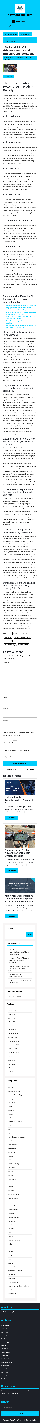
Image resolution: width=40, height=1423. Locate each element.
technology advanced (15, 1271)
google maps (12, 1190)
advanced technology (15, 1095)
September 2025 (13, 1052)
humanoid (11, 1206)
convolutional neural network (17, 1137)
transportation (23, 645)
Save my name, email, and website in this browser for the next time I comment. (19, 734)
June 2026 (11, 1018)
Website (5, 720)
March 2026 (12, 1029)
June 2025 (11, 1064)
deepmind (11, 1152)
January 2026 (12, 1037)
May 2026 (11, 1022)
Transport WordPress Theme (13, 1420)
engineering (12, 1179)
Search (10, 929)
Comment (6, 662)
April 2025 (11, 1071)
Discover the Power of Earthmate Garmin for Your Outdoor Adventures (19, 960)
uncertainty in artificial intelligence (18, 1286)
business (24, 633)
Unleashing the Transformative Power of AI (19, 800)
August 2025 (12, 1056)
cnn (9, 1133)
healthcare (18, 641)
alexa (10, 1106)
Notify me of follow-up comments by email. (16, 750)
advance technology (14, 1091)
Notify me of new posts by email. (13, 757)
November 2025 (13, 1045)
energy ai (11, 1175)
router (10, 1255)
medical (10, 1225)
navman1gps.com (20, 14)
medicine (11, 1229)
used (10, 1290)
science (10, 1259)
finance (10, 1183)
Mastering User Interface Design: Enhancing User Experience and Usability (19, 898)
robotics (10, 1251)
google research (13, 1194)
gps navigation (13, 1198)
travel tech (11, 1274)
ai (9, 633)
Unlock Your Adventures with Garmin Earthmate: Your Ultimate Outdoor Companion (19, 952)
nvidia (10, 1232)
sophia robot (12, 1267)
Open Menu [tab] (20, 22)
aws (9, 1125)
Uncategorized (25, 34)
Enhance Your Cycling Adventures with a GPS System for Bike (18, 853)
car (9, 1129)
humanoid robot (13, 1209)
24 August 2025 (9, 57)
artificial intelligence (14, 1118)
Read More (12, 818)
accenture (11, 1087)
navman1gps (20, 57)
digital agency (12, 1160)
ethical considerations (22, 637)
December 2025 (13, 1041)
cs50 (10, 1141)
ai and (15, 633)
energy (10, 1171)
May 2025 (11, 1068)
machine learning (13, 1217)
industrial (11, 1213)
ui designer (11, 1278)
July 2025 (11, 1060)
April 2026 (11, 1026)
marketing (11, 1221)
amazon (11, 1110)
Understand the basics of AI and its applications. (21, 305)
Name (5, 697)
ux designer (12, 1293)
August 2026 (12, 1010)
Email (5, 708)
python (10, 1244)
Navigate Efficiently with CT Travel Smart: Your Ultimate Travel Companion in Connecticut (19, 968)
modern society (9, 645)
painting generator (14, 1240)
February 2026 (13, 1033)
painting (10, 1236)
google (10, 1186)
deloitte (10, 1156)
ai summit (11, 1102)
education (7, 637)
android (10, 1114)
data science (12, 1144)
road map (11, 1248)
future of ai (8, 641)
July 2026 (11, 1014)
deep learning (12, 1148)
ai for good (11, 1099)
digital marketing (13, 1164)
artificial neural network (15, 1122)
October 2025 (12, 1049)
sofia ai (10, 1263)
